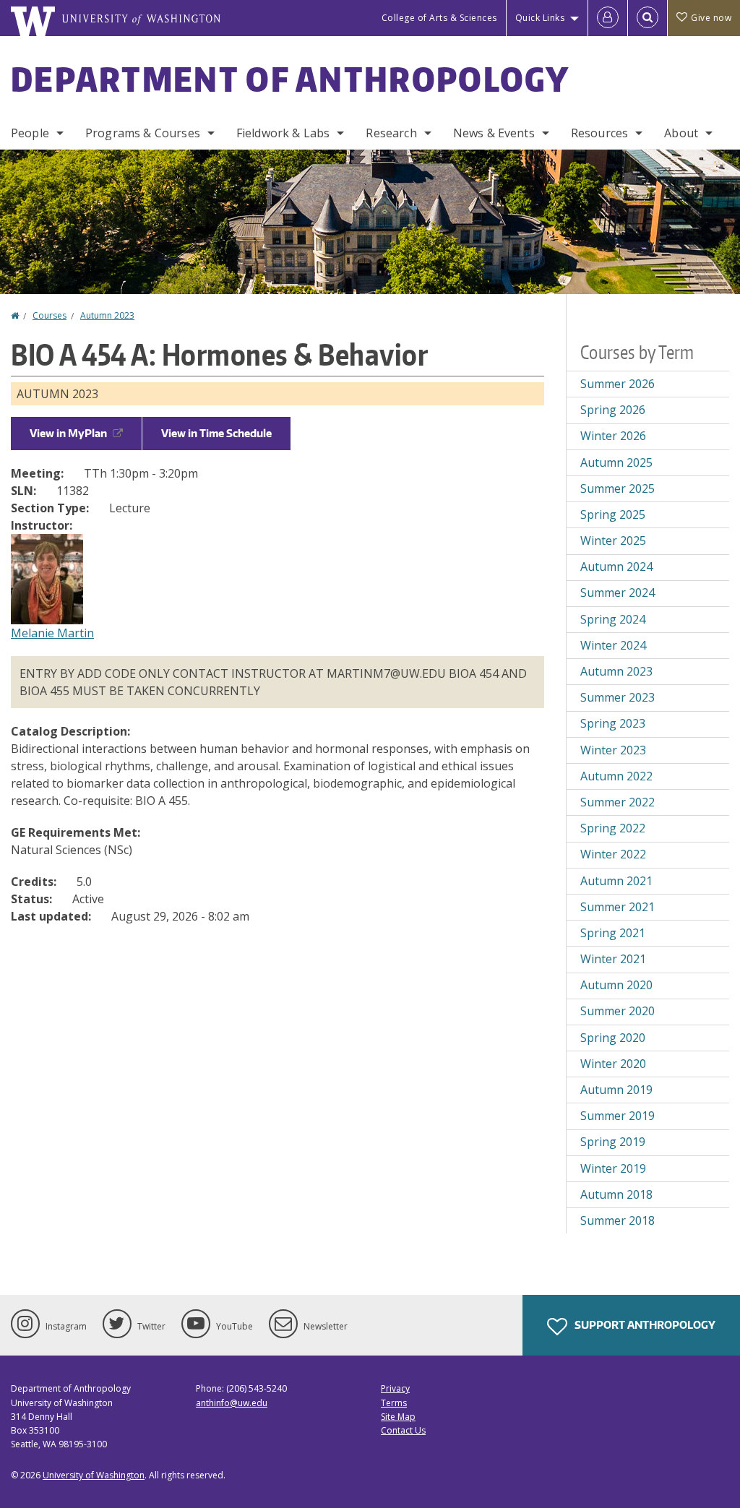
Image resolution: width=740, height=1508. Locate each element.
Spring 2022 (612, 828)
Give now (711, 18)
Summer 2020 (617, 1011)
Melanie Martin (52, 633)
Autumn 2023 (107, 315)
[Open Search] (647, 18)
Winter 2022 (613, 854)
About (681, 133)
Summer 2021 (617, 907)
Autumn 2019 (616, 1090)
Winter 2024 (613, 645)
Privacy (395, 1388)
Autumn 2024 (616, 566)
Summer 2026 (617, 384)
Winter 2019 (613, 1168)
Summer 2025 (617, 488)
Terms (394, 1403)
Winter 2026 (613, 436)
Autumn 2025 (616, 462)
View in (68, 433)
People (30, 133)
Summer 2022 (617, 802)
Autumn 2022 (616, 776)
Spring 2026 (612, 410)
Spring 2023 (612, 723)
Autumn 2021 (616, 881)
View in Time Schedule (216, 433)
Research (391, 133)
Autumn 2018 (616, 1194)
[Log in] (607, 18)
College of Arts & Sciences (439, 18)
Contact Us (403, 1430)
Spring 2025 (612, 514)
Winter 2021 (613, 959)
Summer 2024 (617, 592)
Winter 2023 (613, 750)
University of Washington (94, 1475)
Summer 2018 (617, 1220)
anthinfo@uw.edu (231, 1403)
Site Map (398, 1416)
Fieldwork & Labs (283, 133)
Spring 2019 (612, 1142)
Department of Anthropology (290, 78)
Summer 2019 (617, 1116)
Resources (599, 133)
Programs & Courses (142, 133)
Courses (49, 315)
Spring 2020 (612, 1038)
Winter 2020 (613, 1064)
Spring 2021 (612, 933)
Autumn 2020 (616, 985)
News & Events (494, 133)
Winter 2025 (613, 540)
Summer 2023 (617, 697)
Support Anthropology (643, 1325)
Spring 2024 (612, 619)
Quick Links (540, 18)
